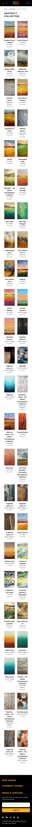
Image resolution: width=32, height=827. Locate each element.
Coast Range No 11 (9, 252)
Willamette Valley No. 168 (22, 70)
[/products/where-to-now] (9, 421)
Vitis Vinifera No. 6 (9, 280)
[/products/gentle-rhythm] (9, 297)
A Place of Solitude (22, 562)
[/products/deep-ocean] (9, 666)
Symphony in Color (9, 130)
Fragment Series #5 (22, 505)
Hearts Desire (22, 532)
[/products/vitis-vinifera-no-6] (9, 268)
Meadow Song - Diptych (9, 41)
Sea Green (22, 650)
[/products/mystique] (9, 177)
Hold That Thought (22, 223)
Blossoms (9, 468)
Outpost (22, 279)
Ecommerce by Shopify (9, 823)
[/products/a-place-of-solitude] (22, 550)
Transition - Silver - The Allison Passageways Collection (10, 716)
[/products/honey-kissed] (9, 29)
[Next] (20, 769)
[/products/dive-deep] (9, 210)
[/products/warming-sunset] (9, 326)
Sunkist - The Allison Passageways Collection (22, 680)
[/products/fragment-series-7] (9, 492)
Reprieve (9, 395)
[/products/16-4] (22, 701)
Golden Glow (9, 561)
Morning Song (22, 712)
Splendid (22, 366)
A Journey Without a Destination (22, 592)
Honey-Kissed (22, 40)
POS (22, 821)
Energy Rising (22, 432)
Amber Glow (9, 650)
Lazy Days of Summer (22, 99)
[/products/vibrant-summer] (22, 297)
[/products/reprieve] (9, 384)
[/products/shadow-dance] (9, 87)
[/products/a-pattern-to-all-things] (9, 579)
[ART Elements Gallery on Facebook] (8, 817)
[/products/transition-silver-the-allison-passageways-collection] (9, 701)
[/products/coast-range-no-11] (9, 239)
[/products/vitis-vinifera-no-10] (22, 239)
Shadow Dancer (22, 130)
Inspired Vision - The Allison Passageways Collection (22, 754)
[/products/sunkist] (22, 666)
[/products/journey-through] (22, 177)
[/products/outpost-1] (22, 268)
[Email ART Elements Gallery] (4, 817)
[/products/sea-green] (22, 639)
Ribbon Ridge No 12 (10, 70)
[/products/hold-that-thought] (22, 210)
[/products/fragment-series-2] (9, 355)
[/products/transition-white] (22, 384)
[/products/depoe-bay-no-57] (22, 610)
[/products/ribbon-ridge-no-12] (9, 58)
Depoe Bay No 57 (22, 622)
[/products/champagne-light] (22, 148)
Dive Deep (9, 221)
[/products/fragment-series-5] (22, 492)
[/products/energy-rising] (22, 421)
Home (5, 9)
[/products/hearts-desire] (22, 521)
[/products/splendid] (22, 355)
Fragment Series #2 (9, 367)
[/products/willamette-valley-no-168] (22, 58)
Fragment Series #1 (22, 338)
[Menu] (3, 3)
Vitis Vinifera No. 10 (22, 252)
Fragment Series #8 (9, 751)
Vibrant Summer (22, 309)
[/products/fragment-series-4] (9, 521)
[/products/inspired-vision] (22, 738)
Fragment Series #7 (9, 505)
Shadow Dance (9, 99)
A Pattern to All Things (9, 591)
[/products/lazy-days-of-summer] (22, 87)
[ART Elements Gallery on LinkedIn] (15, 817)
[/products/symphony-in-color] (9, 117)
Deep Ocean (9, 677)
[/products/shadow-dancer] (22, 117)
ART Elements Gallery (13, 821)
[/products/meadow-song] (22, 29)
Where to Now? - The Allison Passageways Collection (10, 436)
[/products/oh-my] (9, 148)
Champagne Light (22, 160)
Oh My (9, 159)
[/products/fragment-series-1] (22, 326)
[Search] (6, 3)
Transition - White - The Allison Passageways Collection (22, 399)
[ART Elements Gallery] (16, 3)
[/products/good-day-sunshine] (22, 457)
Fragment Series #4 (9, 534)
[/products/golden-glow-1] (9, 550)
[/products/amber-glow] (9, 639)
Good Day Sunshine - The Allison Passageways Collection (22, 472)
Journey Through (22, 189)
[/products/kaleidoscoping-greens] (9, 610)
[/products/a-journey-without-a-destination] (22, 579)
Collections (12, 9)
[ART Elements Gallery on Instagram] (11, 817)
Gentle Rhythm (9, 309)
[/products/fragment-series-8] (9, 738)
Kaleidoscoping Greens (9, 622)
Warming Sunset (9, 338)
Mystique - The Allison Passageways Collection (9, 191)
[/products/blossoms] (9, 457)
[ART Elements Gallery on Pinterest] (19, 817)
